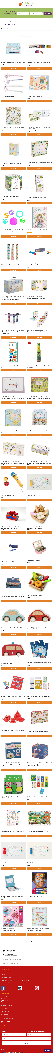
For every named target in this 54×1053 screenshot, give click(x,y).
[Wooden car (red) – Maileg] (39, 615)
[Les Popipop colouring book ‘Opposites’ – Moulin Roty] (13, 784)
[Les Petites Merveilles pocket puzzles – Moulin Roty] (13, 582)
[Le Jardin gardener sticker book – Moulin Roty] (39, 417)
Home (2, 21)
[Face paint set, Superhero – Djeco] (39, 883)
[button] (51, 4)
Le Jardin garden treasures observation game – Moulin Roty (39, 163)
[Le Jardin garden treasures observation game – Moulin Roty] (39, 149)
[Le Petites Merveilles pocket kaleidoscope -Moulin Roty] (13, 547)
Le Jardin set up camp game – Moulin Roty (10, 764)
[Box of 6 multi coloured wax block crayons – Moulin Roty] (39, 49)
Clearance (29, 928)
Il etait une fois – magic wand (7, 96)
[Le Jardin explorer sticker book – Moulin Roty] (13, 417)
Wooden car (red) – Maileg (33, 630)
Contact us (3, 972)
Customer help (4, 1008)
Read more (13, 101)
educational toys (31, 127)
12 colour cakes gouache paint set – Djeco (10, 365)
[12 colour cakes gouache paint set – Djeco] (13, 352)
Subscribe (47, 13)
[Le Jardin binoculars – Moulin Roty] (39, 83)
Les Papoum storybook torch (7, 495)
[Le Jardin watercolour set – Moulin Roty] (39, 284)
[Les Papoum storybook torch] (13, 482)
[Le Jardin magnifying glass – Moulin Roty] (39, 183)
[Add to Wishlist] (23, 40)
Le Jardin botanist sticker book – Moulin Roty (11, 129)
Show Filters (6, 28)
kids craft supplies (5, 61)
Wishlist (3, 1003)
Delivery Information (6, 1011)
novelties (9, 263)
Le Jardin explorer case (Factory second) (10, 299)
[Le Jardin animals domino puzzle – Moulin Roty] (39, 717)
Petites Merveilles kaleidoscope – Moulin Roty (11, 264)
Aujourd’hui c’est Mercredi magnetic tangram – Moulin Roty (13, 697)
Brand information (5, 1021)
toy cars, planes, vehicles (7, 526)
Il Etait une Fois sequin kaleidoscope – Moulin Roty (12, 398)
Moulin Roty (13, 61)
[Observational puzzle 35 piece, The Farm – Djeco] (39, 818)
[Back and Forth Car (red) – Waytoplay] (13, 514)
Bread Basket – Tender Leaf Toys (34, 528)
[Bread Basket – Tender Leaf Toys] (39, 514)
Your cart (3, 998)
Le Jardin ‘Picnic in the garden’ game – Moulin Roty (38, 398)
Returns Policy (4, 1014)
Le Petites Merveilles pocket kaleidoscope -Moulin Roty (12, 562)
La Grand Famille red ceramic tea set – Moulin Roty (12, 730)
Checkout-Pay (4, 1000)
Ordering (3, 1010)
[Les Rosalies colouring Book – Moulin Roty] (39, 217)
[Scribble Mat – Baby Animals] (13, 850)
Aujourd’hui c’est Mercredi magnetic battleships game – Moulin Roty (39, 663)
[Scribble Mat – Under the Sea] (39, 850)
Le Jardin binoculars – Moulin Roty (35, 96)
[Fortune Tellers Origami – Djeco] (13, 916)
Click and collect (5, 1013)
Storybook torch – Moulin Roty (34, 264)
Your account (4, 1001)
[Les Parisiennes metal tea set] (39, 547)
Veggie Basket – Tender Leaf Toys (34, 595)
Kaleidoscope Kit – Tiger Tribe (34, 930)
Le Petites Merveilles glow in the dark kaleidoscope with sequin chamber (12, 332)
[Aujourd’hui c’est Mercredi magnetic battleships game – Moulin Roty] (39, 649)
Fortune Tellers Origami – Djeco (8, 930)
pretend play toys (31, 526)
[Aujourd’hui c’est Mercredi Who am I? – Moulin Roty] (39, 683)
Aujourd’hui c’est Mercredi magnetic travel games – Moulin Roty (12, 897)
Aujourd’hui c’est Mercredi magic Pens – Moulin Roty (13, 62)
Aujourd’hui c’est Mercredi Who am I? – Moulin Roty (38, 696)
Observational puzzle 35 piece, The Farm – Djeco (38, 831)
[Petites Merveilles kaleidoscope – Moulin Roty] (13, 251)
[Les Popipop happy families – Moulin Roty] (39, 784)
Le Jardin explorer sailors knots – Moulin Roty (11, 163)
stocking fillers (20, 61)
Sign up (26, 1043)
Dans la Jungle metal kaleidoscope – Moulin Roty (38, 365)
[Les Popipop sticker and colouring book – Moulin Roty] (13, 818)
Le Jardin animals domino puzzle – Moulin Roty (37, 731)
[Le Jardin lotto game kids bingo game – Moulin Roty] (13, 449)
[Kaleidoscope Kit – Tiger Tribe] (39, 916)
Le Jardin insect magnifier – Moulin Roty (10, 196)
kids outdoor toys (19, 160)
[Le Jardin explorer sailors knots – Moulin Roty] (13, 149)
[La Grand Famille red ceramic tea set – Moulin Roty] (13, 717)
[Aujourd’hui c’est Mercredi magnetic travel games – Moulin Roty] (13, 883)
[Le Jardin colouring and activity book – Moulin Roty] (39, 115)
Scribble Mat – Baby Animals (7, 863)
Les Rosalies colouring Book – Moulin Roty (36, 231)
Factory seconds (14, 296)
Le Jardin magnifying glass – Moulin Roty (36, 197)
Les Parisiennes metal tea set (33, 560)
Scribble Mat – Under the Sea (33, 863)
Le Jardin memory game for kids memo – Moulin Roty (39, 463)
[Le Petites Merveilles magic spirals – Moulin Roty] (13, 217)
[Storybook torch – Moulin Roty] (39, 251)
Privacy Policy (4, 1016)
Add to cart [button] (13, 68)
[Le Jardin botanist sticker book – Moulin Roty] (13, 115)
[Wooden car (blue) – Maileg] (13, 615)
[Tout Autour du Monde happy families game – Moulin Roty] (39, 318)
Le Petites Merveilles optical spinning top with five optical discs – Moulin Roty (38, 764)
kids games (12, 160)
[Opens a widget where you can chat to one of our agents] (48, 1050)
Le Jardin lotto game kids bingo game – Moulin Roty (12, 463)
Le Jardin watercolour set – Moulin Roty (36, 298)
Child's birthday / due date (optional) (36, 1031)
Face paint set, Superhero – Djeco (34, 896)
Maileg (2, 627)
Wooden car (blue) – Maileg (7, 629)
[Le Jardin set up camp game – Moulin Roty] (13, 750)
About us (3, 1022)
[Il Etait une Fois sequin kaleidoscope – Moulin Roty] (13, 384)
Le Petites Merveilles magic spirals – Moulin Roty (12, 231)
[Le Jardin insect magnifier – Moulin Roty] (13, 183)
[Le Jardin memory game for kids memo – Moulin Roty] (39, 449)
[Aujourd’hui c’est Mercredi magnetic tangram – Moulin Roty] (13, 683)
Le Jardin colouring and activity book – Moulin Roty (38, 130)
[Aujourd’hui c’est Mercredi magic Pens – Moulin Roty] (13, 49)
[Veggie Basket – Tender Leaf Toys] (39, 582)
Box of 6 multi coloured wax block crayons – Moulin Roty (38, 63)
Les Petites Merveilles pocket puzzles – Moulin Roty (12, 596)
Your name (4, 1031)
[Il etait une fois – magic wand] (13, 83)
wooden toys (17, 526)
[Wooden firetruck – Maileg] (13, 649)
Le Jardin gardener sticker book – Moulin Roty (37, 430)
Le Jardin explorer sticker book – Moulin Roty (11, 430)
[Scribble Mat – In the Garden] (39, 482)
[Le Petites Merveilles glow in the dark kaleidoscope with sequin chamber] (13, 318)
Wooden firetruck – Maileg (7, 663)
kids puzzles (44, 728)
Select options (13, 270)
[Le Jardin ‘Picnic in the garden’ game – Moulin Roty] (39, 384)
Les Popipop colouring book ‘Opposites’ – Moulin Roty (13, 799)
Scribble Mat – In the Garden (33, 495)
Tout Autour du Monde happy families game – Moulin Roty (39, 332)
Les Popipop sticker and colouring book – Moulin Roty (13, 831)
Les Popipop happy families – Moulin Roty (36, 798)
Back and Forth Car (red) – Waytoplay (9, 528)
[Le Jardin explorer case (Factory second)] (13, 284)
